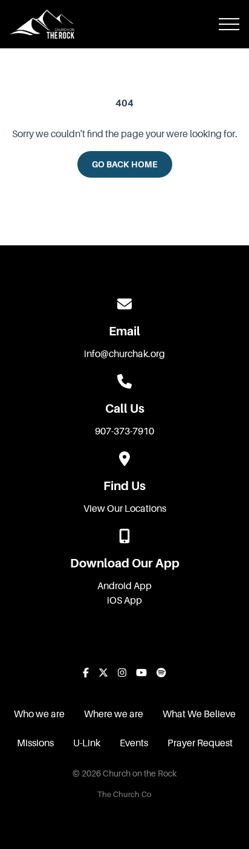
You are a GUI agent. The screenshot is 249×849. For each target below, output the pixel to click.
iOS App (124, 600)
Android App (124, 586)
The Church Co (124, 794)
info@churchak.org (124, 354)
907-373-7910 (124, 431)
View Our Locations (124, 508)
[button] (229, 24)
